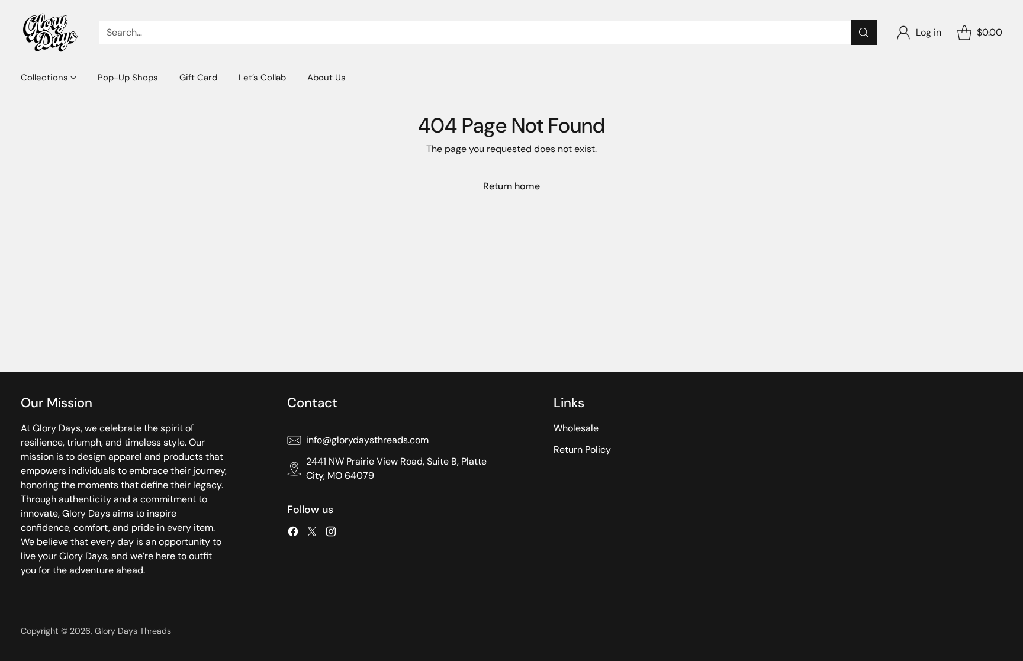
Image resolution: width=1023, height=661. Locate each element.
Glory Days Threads (133, 630)
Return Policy (582, 449)
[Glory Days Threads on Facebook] (293, 533)
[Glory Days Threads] (50, 32)
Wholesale (576, 428)
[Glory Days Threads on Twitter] (312, 533)
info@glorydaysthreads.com (367, 440)
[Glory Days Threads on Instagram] (331, 533)
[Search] (864, 32)
